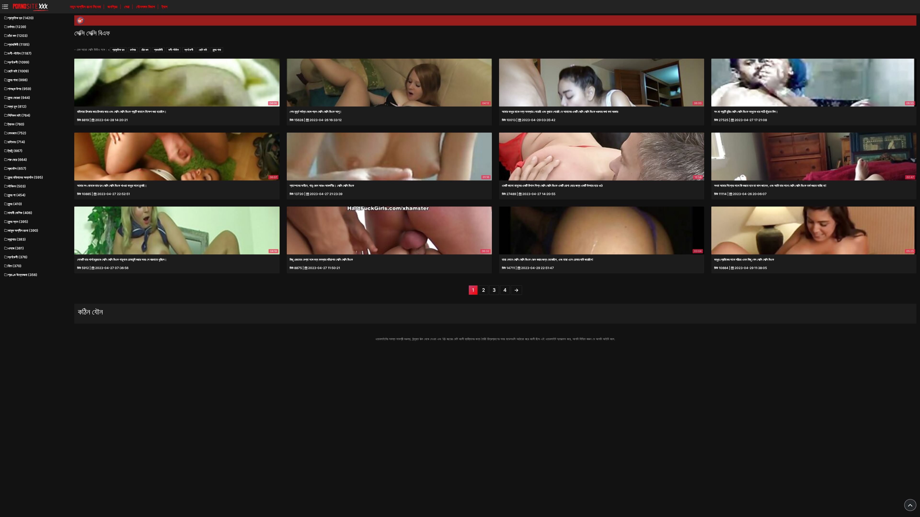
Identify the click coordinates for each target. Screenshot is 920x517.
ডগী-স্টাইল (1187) (20, 53)
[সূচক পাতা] (31, 6)
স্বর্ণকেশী (188, 49)
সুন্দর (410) (15, 204)
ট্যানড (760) (16, 124)
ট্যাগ (164, 6)
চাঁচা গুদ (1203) (18, 36)
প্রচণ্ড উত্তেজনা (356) (22, 275)
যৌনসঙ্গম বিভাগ (146, 6)
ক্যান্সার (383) (17, 239)
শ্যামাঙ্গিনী (158, 49)
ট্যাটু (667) (15, 151)
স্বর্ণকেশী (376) (18, 257)
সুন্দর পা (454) (17, 195)
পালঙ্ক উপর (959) (19, 89)
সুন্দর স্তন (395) (18, 221)
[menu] (5, 6)
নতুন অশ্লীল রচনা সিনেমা (86, 6)
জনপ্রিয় (113, 6)
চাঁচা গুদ (145, 49)
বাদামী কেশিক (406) (20, 213)
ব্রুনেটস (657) (17, 168)
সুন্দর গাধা (217, 49)
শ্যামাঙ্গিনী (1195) (19, 44)
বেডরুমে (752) (17, 133)
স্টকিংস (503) (17, 186)
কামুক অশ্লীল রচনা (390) (23, 230)
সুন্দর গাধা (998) (18, 80)
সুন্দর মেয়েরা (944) (19, 98)
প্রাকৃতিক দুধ (118, 49)
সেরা (127, 6)
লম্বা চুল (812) (17, 106)
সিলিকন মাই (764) (19, 115)
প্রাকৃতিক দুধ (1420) (21, 18)
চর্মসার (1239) (17, 27)
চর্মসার (133, 49)
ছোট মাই (203, 49)
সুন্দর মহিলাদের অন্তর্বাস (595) (25, 177)
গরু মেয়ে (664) (17, 159)
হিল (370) (15, 266)
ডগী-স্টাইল (173, 49)
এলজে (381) (16, 248)
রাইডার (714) (16, 142)
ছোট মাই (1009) (18, 71)
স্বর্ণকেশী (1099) (18, 62)
